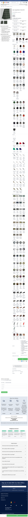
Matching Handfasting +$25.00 (24, 351)
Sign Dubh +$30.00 (24, 342)
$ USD (20, 2)
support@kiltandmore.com (14, 420)
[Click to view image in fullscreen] (6, 14)
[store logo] (6, 2)
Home (1, 6)
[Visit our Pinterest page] (22, 505)
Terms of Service (21, 490)
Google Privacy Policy (14, 490)
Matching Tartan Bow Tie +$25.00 (24, 347)
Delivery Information (14, 418)
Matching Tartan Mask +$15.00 (24, 344)
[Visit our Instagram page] (16, 505)
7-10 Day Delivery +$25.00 (23, 353)
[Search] (17, 2)
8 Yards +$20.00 (23, 340)
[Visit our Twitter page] (11, 505)
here (18, 410)
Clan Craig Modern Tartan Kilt (8, 6)
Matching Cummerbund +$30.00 (24, 345)
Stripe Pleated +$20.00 (24, 341)
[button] (14, 11)
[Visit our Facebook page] (6, 505)
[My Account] (25, 2)
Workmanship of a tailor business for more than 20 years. (5, 4)
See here (9, 408)
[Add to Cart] (23, 359)
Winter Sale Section (18, 0)
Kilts (3, 6)
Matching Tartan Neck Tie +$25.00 (24, 349)
